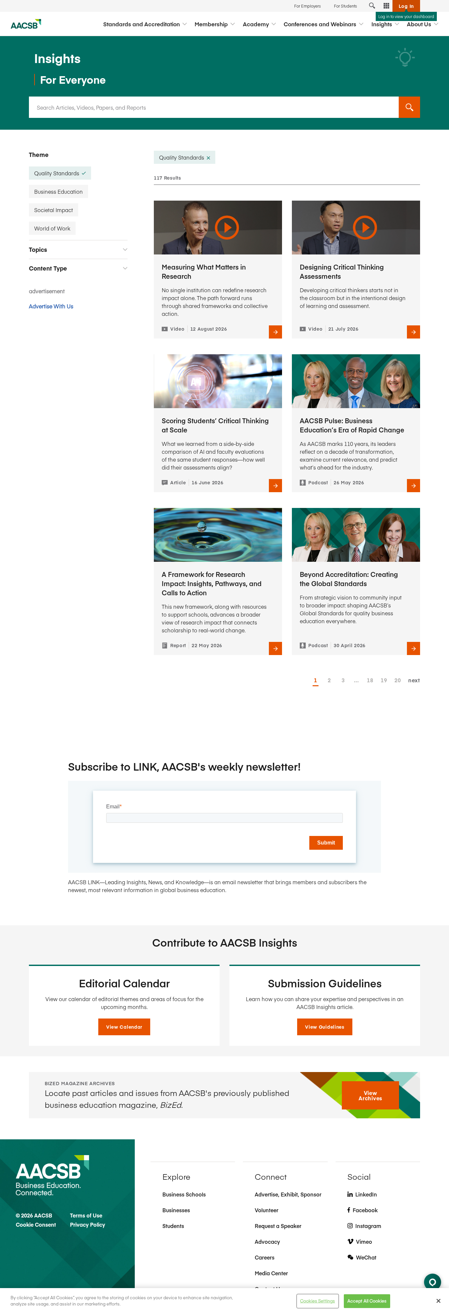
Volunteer (266, 1210)
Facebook (365, 1210)
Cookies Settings (317, 1301)
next (414, 680)
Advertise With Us (51, 306)
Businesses (176, 1210)
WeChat (366, 1257)
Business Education (58, 191)
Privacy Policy (87, 1224)
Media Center (271, 1273)
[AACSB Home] (26, 24)
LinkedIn (366, 1194)
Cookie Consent (36, 1224)
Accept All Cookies (367, 1301)
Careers (264, 1257)
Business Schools (184, 1194)
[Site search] (372, 6)
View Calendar (124, 1026)
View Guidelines (324, 1026)
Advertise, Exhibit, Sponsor (288, 1194)
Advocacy (267, 1241)
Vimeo (364, 1241)
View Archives (370, 1095)
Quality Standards (56, 173)
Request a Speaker (278, 1225)
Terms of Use (86, 1215)
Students (173, 1225)
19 (384, 680)
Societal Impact (53, 209)
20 (397, 680)
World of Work (52, 228)
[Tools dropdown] (386, 6)
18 (370, 680)
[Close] (438, 1301)
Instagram (368, 1225)
